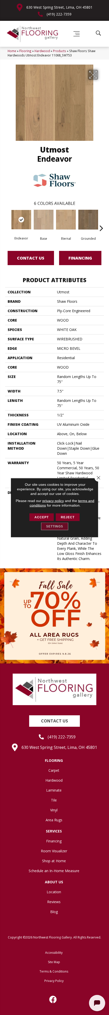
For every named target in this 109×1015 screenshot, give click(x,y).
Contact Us (30, 258)
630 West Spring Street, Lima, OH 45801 (59, 7)
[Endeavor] (21, 220)
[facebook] (53, 999)
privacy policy (53, 500)
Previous (7, 220)
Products (59, 51)
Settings (54, 526)
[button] (54, 721)
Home (12, 51)
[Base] (43, 219)
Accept (41, 517)
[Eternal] (66, 219)
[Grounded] (88, 219)
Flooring (25, 51)
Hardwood (42, 51)
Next (101, 220)
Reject (68, 517)
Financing (80, 258)
